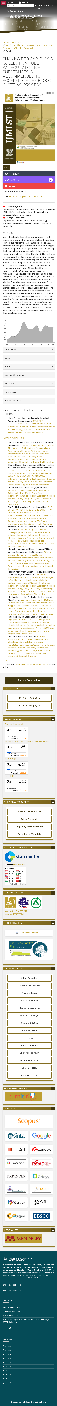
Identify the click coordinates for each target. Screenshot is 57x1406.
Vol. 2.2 (8, 1371)
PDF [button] (6, 168)
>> (10, 660)
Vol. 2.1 (8, 1375)
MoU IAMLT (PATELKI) (15, 914)
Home (6, 42)
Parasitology (10, 758)
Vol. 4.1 (8, 1358)
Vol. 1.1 (8, 1383)
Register (12, 11)
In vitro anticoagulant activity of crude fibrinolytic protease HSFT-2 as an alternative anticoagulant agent (30, 532)
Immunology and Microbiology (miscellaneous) (27, 741)
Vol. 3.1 (8, 1366)
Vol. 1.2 (8, 1379)
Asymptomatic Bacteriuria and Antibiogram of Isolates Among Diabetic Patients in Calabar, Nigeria (29, 622)
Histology (9, 776)
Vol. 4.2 (8, 1354)
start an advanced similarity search (32, 664)
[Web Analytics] (9, 864)
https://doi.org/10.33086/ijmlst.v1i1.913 (27, 197)
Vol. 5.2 (8, 1346)
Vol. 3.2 (8, 1362)
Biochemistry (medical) (15, 724)
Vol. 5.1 (8, 1350)
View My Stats (19, 864)
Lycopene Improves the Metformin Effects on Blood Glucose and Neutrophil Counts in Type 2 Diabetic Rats (31, 603)
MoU (48, 1275)
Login (21, 11)
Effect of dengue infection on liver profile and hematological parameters (30, 555)
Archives (16, 42)
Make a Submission (29, 680)
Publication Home (47, 5)
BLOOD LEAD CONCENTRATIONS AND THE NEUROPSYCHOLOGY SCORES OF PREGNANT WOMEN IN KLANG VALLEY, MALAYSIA (30, 473)
